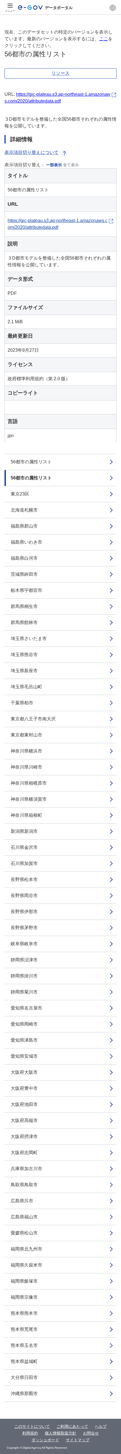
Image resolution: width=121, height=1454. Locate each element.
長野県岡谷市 (24, 895)
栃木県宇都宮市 (26, 590)
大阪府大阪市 (24, 1072)
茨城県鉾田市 (24, 574)
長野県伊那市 (24, 911)
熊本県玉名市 (24, 1345)
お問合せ (91, 1433)
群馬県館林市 (24, 622)
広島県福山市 (24, 1216)
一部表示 (54, 165)
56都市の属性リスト (31, 461)
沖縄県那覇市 (24, 1393)
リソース (60, 73)
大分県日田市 (24, 1377)
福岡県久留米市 (26, 1265)
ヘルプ (101, 1426)
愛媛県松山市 (24, 1233)
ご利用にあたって (72, 1426)
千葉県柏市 (22, 702)
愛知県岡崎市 (24, 1024)
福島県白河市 (24, 558)
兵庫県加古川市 (26, 1168)
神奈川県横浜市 (26, 751)
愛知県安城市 (24, 1056)
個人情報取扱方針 (60, 1433)
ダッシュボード (45, 1440)
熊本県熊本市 (24, 1313)
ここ (103, 38)
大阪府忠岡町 (24, 1152)
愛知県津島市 (24, 1040)
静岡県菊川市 (24, 992)
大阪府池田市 (24, 1104)
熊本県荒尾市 (24, 1329)
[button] (112, 7)
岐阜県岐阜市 (24, 943)
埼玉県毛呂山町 (26, 686)
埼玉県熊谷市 (24, 654)
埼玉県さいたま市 (29, 638)
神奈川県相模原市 (29, 783)
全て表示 (71, 165)
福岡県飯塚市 (24, 1281)
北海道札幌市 (24, 510)
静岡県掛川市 (24, 975)
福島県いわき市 (26, 542)
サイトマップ (77, 1440)
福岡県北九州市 (26, 1249)
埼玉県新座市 (24, 670)
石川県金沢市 (24, 847)
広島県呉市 (22, 1200)
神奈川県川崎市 (26, 767)
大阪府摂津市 (24, 1136)
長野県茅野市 (24, 927)
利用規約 (30, 1433)
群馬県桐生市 (24, 606)
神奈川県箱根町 (26, 815)
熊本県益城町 (24, 1361)
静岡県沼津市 (24, 959)
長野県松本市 (24, 879)
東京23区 (20, 494)
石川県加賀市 (24, 863)
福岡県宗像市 (24, 1297)
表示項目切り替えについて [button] (32, 152)
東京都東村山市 (26, 734)
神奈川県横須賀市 (29, 799)
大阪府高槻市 (24, 1120)
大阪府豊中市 (24, 1088)
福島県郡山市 (24, 526)
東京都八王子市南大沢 (33, 718)
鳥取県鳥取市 (24, 1184)
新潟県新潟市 (24, 831)
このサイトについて (32, 1426)
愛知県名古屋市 (26, 1008)
